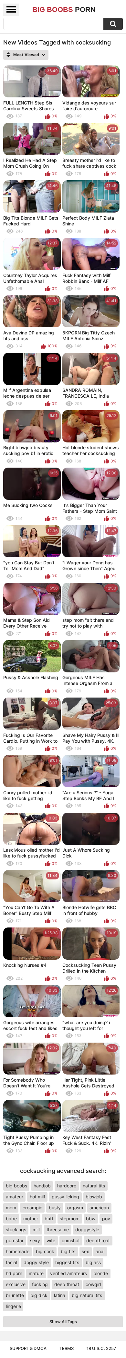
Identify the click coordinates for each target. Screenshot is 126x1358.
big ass (93, 1262)
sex (85, 1251)
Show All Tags (63, 1321)
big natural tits (87, 1295)
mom (11, 1207)
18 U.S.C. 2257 (101, 1348)
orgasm (75, 1207)
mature (36, 1273)
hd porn (14, 1273)
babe (11, 1218)
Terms (66, 1348)
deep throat (66, 1284)
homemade (17, 1251)
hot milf (37, 1196)
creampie (32, 1207)
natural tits (94, 1185)
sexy (35, 1240)
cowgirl (93, 1284)
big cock (45, 1251)
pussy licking (65, 1196)
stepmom (69, 1218)
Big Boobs (64, 9)
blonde (100, 1273)
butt (49, 1218)
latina (59, 1295)
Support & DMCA (28, 1348)
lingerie (13, 1306)
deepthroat (98, 1240)
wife (51, 1240)
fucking (40, 1284)
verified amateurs (68, 1273)
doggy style (36, 1262)
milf (36, 1229)
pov (106, 1218)
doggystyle (87, 1229)
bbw (90, 1218)
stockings (16, 1229)
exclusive (16, 1284)
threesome (58, 1229)
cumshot (71, 1240)
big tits (68, 1251)
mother (30, 1218)
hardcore (66, 1185)
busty (55, 1207)
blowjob (94, 1196)
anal (100, 1251)
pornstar (15, 1240)
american (99, 1207)
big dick (38, 1295)
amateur (14, 1196)
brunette (15, 1295)
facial (11, 1262)
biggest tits (67, 1262)
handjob (42, 1185)
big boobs (16, 1185)
